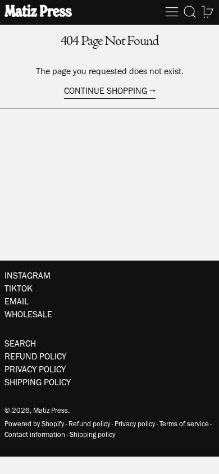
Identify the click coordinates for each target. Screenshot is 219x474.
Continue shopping (105, 90)
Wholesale (28, 314)
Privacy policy (135, 424)
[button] (190, 12)
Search (20, 343)
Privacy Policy (35, 369)
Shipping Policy (37, 382)
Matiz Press (50, 410)
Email (16, 301)
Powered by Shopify (34, 424)
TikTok (18, 288)
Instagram (27, 275)
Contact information (34, 434)
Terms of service (184, 424)
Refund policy (89, 424)
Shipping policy (92, 434)
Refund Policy (35, 356)
